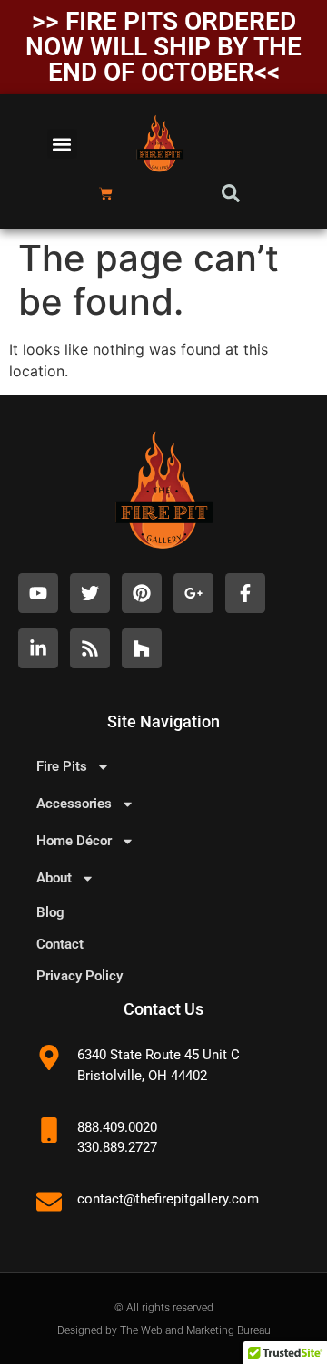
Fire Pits (61, 766)
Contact (60, 944)
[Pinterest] (142, 593)
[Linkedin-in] (38, 648)
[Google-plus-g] (193, 593)
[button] (62, 144)
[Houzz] (142, 648)
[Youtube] (38, 593)
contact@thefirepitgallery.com (168, 1199)
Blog (50, 912)
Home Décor (74, 841)
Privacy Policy (79, 976)
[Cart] (105, 193)
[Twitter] (90, 593)
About (54, 878)
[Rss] (90, 648)
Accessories (74, 803)
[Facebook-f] (245, 593)
